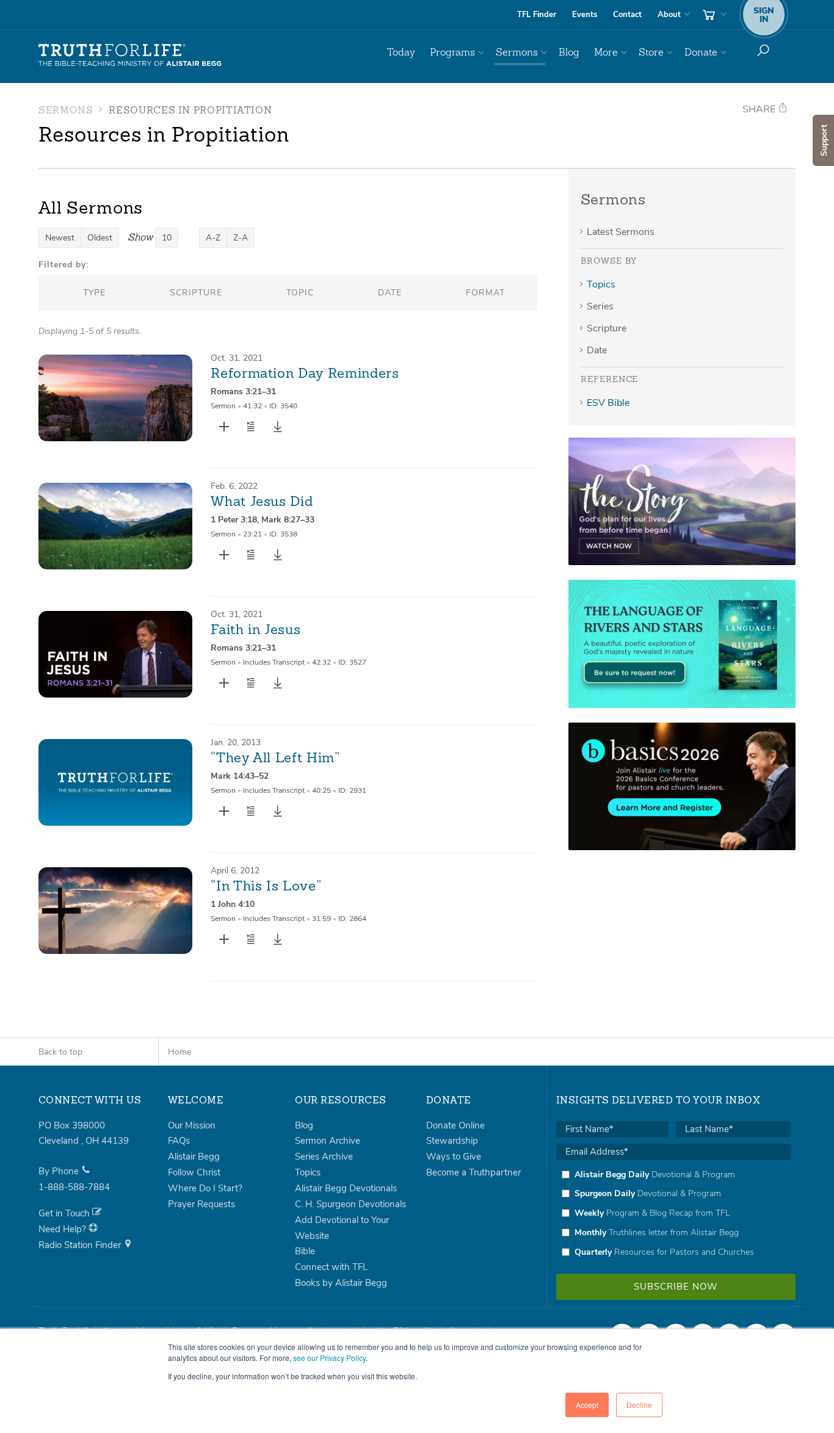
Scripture (606, 328)
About (669, 14)
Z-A (240, 238)
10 (167, 238)
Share (760, 109)
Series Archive (324, 1156)
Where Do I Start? (205, 1188)
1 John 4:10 (233, 904)
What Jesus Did (262, 502)
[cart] (713, 14)
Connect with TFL (331, 1267)
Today (401, 52)
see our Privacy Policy (329, 1357)
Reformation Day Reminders (305, 374)
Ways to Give (453, 1156)
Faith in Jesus (255, 630)
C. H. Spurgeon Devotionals (350, 1204)
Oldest (99, 238)
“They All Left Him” (275, 758)
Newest (59, 238)
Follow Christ (194, 1172)
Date (597, 350)
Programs (452, 52)
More (606, 52)
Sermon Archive (327, 1141)
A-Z (213, 238)
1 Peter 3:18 (234, 519)
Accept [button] (587, 1404)
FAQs (179, 1141)
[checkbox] (673, 1213)
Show (140, 237)
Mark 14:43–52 (240, 776)
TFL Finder (536, 14)
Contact (627, 14)
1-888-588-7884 (74, 1187)
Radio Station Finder (80, 1245)
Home (179, 1052)
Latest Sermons (621, 232)
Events (584, 14)
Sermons (517, 52)
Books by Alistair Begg (341, 1283)
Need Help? (63, 1229)
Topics (601, 284)
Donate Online (455, 1125)
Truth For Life (130, 55)
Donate (700, 52)
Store (651, 52)
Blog (569, 52)
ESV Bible (608, 403)
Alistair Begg (194, 1156)
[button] (251, 426)
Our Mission (192, 1125)
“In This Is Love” (266, 886)
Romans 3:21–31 (243, 391)
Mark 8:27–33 (287, 519)
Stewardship (452, 1141)
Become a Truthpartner (473, 1172)
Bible (305, 1251)
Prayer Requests (201, 1204)
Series (600, 306)
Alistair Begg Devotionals (346, 1188)
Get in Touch (65, 1213)
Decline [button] (639, 1404)
